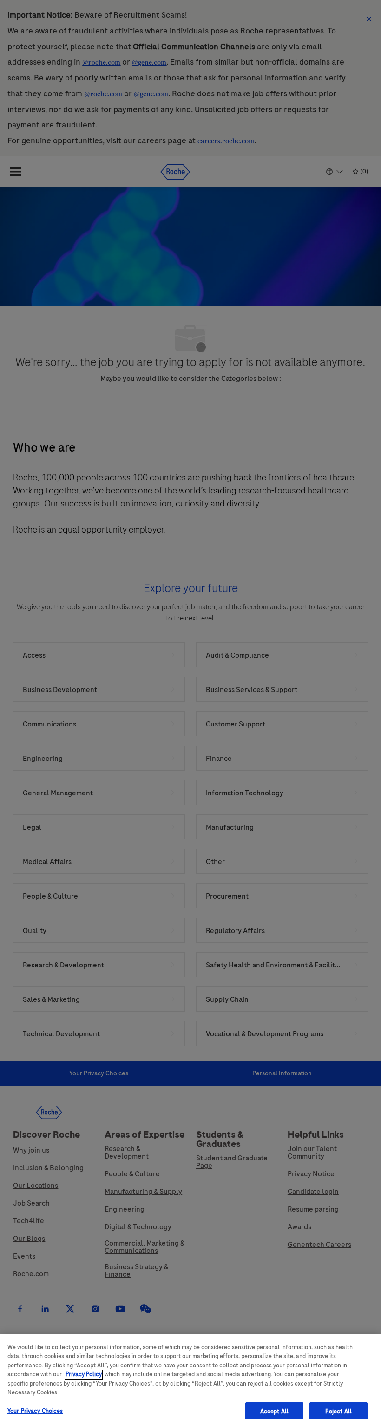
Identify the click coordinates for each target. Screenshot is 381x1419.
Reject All (338, 1398)
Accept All (274, 1398)
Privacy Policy (84, 1362)
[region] (190, 1370)
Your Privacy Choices (35, 1398)
